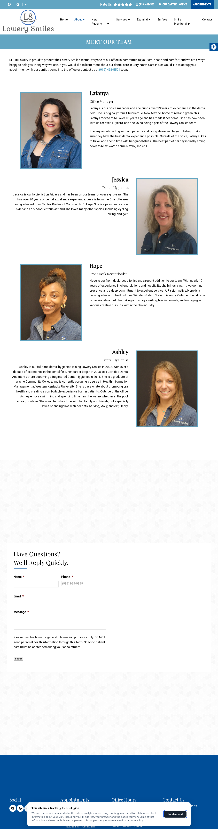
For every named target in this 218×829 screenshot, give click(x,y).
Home (64, 19)
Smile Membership (182, 21)
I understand (175, 814)
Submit (18, 658)
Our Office (174, 4)
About (78, 19)
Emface (162, 19)
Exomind (142, 19)
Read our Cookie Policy (130, 820)
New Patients (97, 21)
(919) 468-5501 (147, 4)
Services (121, 19)
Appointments (202, 4)
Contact (207, 19)
